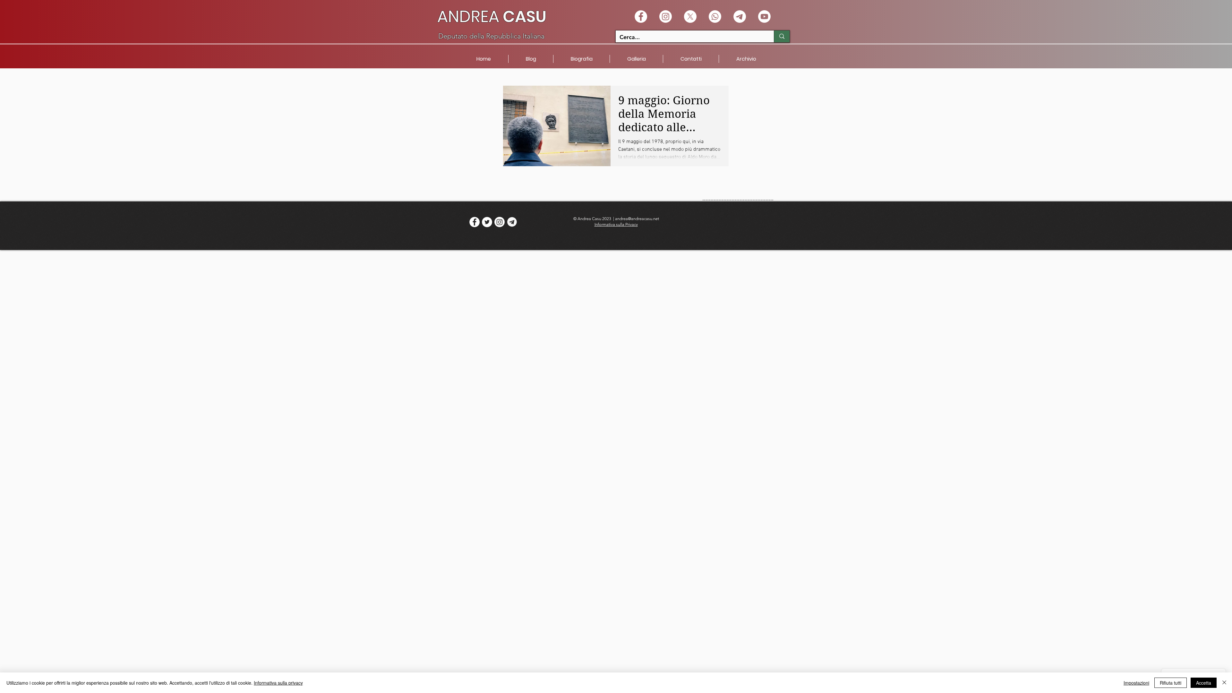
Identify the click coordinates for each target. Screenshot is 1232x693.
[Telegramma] (739, 16)
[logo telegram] (512, 222)
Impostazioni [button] (1136, 683)
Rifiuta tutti (1170, 683)
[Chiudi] (1224, 683)
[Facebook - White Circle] (641, 16)
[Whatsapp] (715, 16)
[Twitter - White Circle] (487, 222)
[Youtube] (764, 16)
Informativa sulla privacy (278, 683)
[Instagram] (665, 16)
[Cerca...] (782, 36)
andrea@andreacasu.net (637, 218)
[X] (690, 16)
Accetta (1203, 683)
